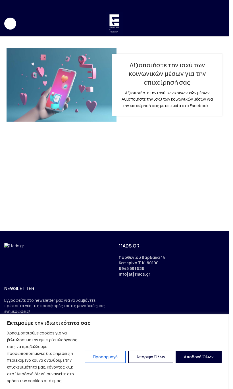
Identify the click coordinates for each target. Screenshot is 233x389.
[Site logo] (114, 23)
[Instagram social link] (110, 5)
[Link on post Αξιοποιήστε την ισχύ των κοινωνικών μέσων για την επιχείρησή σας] (62, 85)
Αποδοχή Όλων (198, 356)
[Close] (222, 319)
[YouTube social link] (118, 5)
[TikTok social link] (125, 5)
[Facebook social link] (103, 5)
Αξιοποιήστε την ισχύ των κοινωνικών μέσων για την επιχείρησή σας (167, 74)
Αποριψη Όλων (150, 356)
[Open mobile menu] (10, 23)
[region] (114, 351)
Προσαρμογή (105, 356)
